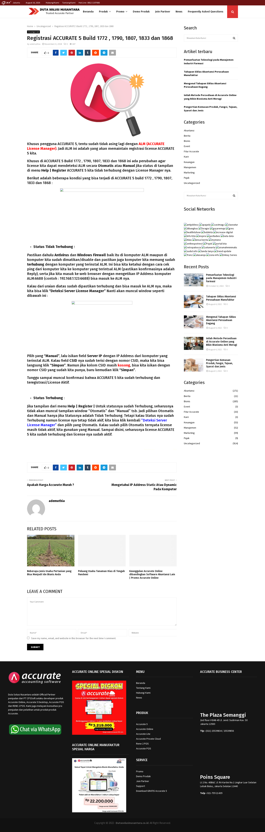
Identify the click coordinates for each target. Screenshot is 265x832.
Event (187, 146)
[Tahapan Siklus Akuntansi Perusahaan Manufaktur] (193, 301)
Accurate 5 (142, 724)
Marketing (189, 172)
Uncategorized (33, 32)
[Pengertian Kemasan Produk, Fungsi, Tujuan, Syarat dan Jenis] (193, 365)
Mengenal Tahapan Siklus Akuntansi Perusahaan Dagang (205, 85)
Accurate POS (143, 748)
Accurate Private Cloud (148, 738)
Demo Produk (141, 11)
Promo (120, 11)
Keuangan (189, 162)
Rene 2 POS (142, 743)
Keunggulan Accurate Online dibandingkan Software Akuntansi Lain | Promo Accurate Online (152, 574)
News (179, 11)
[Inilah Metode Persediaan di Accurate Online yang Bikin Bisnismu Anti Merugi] (193, 343)
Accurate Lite (143, 733)
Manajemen (190, 167)
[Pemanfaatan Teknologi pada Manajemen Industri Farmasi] (193, 279)
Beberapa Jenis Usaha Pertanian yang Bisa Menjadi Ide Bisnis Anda (49, 573)
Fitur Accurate (191, 151)
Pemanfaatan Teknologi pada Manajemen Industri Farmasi (221, 278)
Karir (186, 156)
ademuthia (35, 44)
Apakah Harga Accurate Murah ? (50, 485)
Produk (103, 11)
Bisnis (187, 141)
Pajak (186, 177)
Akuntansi (189, 130)
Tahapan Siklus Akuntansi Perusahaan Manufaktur (221, 298)
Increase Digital (142, 827)
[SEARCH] (234, 38)
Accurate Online (144, 729)
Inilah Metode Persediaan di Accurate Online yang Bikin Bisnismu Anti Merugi (210, 96)
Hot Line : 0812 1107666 (89, 2)
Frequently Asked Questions (205, 11)
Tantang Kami (69, 2)
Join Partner (162, 11)
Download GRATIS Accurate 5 (151, 790)
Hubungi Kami (52, 2)
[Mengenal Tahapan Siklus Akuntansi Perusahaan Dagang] (193, 321)
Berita (187, 135)
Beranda (88, 11)
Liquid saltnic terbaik (164, 449)
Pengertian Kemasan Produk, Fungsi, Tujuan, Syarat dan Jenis (219, 363)
